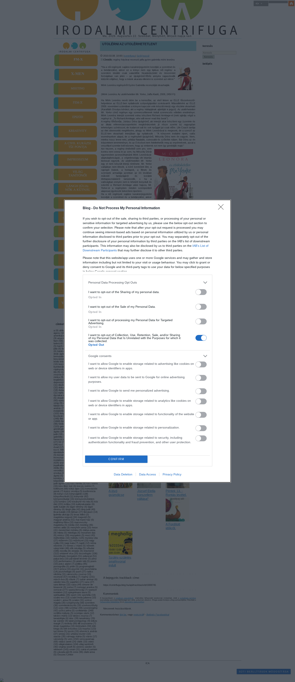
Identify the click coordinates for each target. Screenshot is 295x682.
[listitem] (147, 282)
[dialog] (147, 341)
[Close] (222, 208)
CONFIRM (116, 459)
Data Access (147, 474)
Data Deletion (123, 474)
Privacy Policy (172, 474)
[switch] (201, 292)
